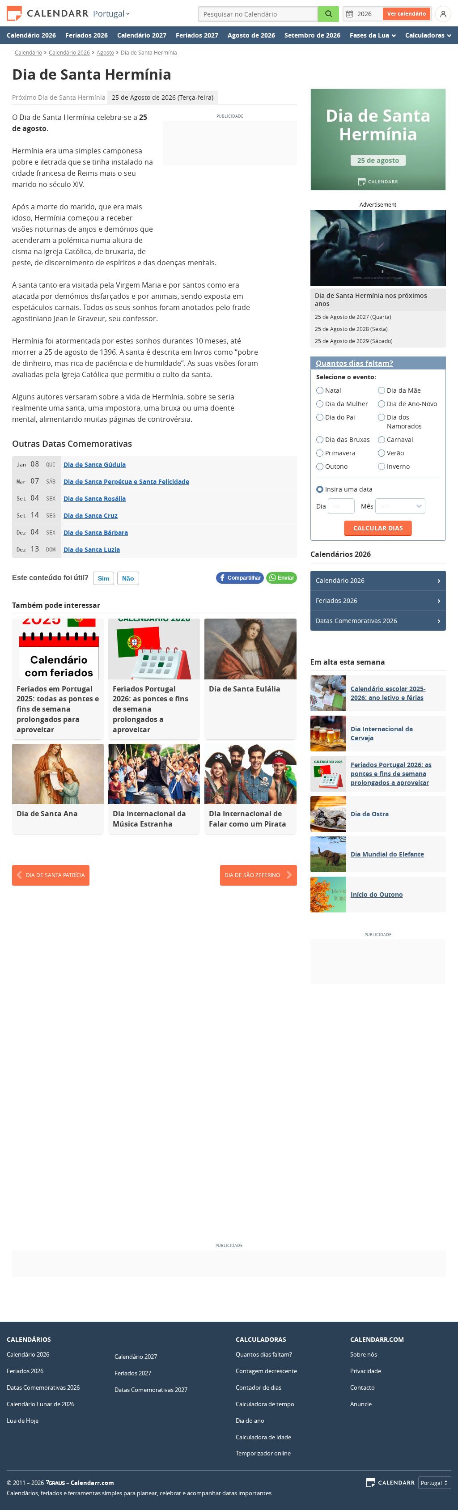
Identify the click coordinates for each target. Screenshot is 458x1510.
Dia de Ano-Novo (412, 403)
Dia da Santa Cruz (91, 515)
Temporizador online (263, 1453)
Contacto (362, 1387)
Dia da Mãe (404, 390)
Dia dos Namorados (404, 421)
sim (103, 578)
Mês (368, 506)
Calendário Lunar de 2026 (40, 1404)
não (128, 578)
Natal (333, 390)
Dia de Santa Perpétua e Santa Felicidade (126, 481)
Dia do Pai (340, 417)
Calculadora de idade (263, 1437)
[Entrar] (443, 14)
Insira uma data (349, 489)
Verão (395, 453)
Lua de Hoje (22, 1421)
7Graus (55, 1482)
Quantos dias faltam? (354, 363)
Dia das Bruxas (347, 439)
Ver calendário (406, 13)
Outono (336, 466)
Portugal (109, 13)
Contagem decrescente (266, 1371)
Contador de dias (258, 1387)
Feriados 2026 (86, 35)
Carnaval (400, 439)
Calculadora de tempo (265, 1404)
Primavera (340, 453)
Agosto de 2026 (251, 35)
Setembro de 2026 (312, 35)
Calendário (28, 52)
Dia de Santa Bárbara (96, 532)
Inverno (398, 466)
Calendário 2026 (31, 35)
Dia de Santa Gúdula (95, 464)
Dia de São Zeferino (252, 874)
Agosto (105, 52)
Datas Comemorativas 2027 (150, 1390)
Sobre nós (363, 1354)
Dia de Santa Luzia (92, 549)
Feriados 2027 (197, 35)
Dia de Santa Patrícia (55, 874)
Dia (322, 506)
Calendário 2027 (141, 35)
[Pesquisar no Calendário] (328, 14)
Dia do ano (250, 1421)
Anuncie (361, 1404)
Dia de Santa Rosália (95, 498)
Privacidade (365, 1371)
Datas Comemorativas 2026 (356, 620)
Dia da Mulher (346, 403)
